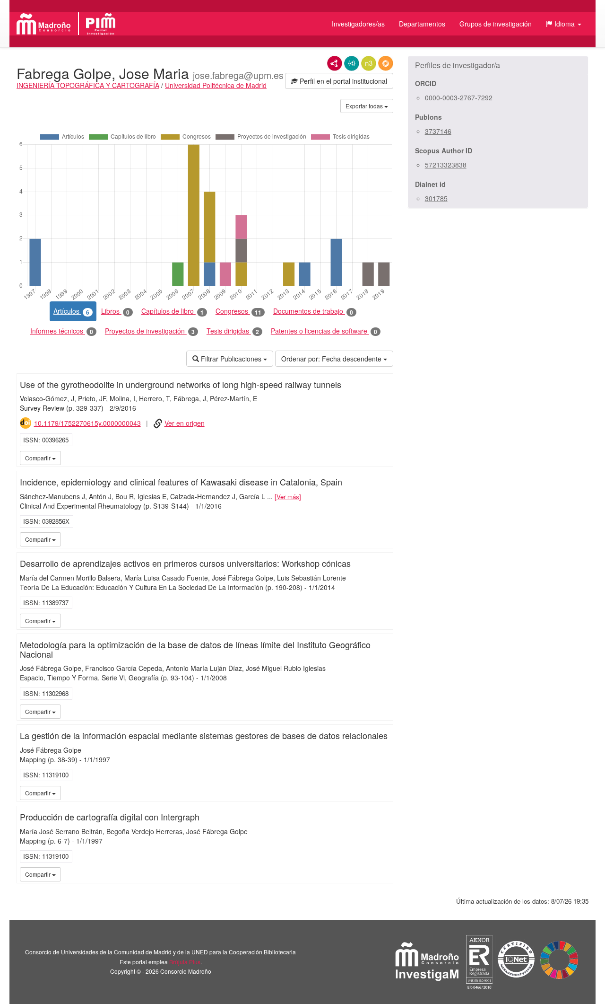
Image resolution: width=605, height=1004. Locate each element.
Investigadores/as (358, 23)
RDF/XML (334, 63)
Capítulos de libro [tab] (172, 311)
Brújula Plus (184, 962)
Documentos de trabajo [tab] (313, 311)
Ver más (288, 496)
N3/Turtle (368, 63)
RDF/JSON (385, 63)
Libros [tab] (115, 311)
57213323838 (446, 164)
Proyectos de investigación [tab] (150, 331)
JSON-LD (351, 63)
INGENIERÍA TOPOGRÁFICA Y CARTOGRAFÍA (88, 85)
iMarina (371, 457)
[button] (563, 23)
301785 (436, 198)
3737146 (438, 131)
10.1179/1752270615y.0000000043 (87, 423)
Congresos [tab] (238, 311)
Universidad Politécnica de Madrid (216, 85)
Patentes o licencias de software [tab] (324, 331)
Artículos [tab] (71, 311)
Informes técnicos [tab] (61, 331)
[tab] (498, 65)
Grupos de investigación (495, 23)
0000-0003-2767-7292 (459, 97)
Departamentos (422, 23)
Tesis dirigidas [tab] (233, 331)
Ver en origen (184, 423)
